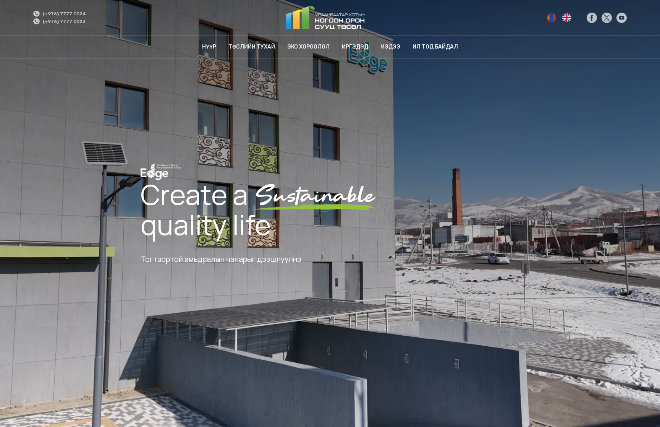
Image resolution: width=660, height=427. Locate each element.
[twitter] (607, 18)
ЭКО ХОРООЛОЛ (308, 47)
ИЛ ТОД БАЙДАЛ (435, 47)
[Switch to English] (551, 17)
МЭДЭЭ (390, 47)
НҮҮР (209, 47)
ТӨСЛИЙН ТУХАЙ (251, 47)
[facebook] (592, 18)
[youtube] (621, 18)
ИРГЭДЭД (355, 47)
